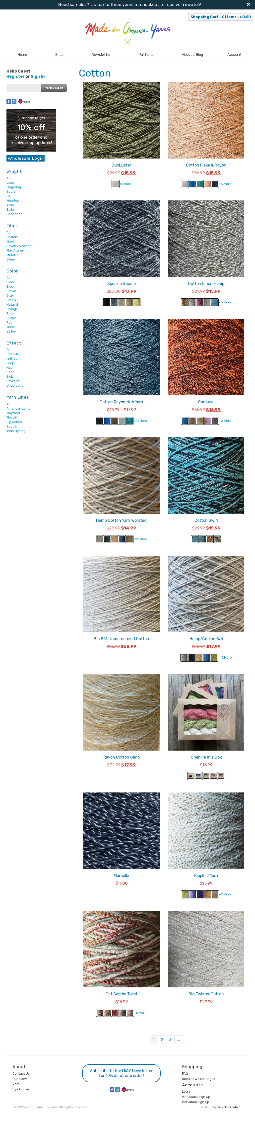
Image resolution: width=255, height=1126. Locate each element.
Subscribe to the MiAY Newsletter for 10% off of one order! (121, 1073)
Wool (10, 241)
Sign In (38, 76)
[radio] (115, 184)
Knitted (11, 358)
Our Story (19, 1079)
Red (9, 322)
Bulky (10, 209)
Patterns (146, 54)
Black (10, 282)
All (8, 178)
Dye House (20, 1089)
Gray (10, 295)
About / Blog (192, 54)
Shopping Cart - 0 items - (221, 17)
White (10, 327)
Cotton (11, 237)
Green (11, 300)
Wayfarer (13, 413)
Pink (9, 313)
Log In (186, 1091)
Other (10, 259)
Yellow (11, 331)
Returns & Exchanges (198, 1079)
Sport (10, 191)
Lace (10, 182)
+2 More (225, 421)
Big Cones (14, 422)
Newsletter (101, 54)
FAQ (185, 1073)
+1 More (125, 184)
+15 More (225, 657)
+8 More (224, 302)
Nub (9, 367)
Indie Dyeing (15, 431)
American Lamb (18, 408)
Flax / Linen (15, 250)
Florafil (11, 417)
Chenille (12, 354)
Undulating (14, 385)
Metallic (12, 255)
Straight (12, 381)
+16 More (140, 539)
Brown (11, 291)
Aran (10, 205)
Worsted (12, 200)
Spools (11, 426)
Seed (10, 372)
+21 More (140, 421)
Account (234, 54)
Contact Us (21, 1073)
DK (8, 196)
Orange (12, 309)
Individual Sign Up (195, 1102)
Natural (12, 304)
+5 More (225, 184)
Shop (59, 54)
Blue (9, 286)
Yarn (16, 1084)
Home (22, 54)
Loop (10, 363)
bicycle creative (228, 1107)
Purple (11, 318)
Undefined (14, 214)
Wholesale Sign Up (196, 1097)
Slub (9, 376)
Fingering (13, 187)
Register (15, 76)
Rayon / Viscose (18, 246)
